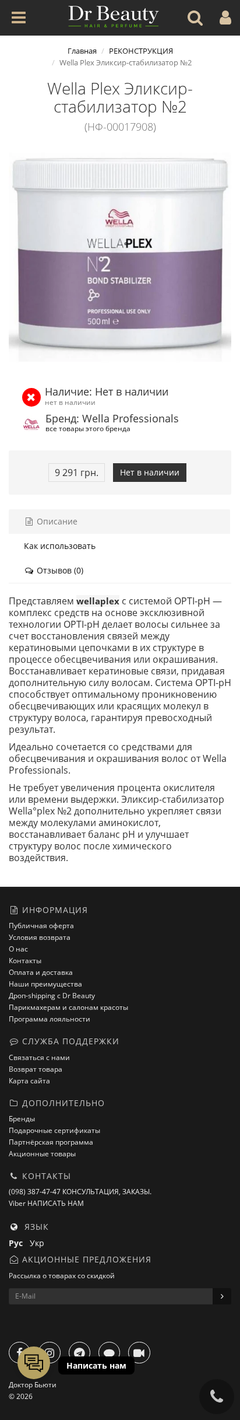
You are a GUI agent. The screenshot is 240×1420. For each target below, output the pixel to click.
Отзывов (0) (58, 570)
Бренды (22, 1119)
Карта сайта (29, 1081)
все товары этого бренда (87, 428)
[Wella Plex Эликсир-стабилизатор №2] (120, 257)
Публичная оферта (41, 926)
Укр (39, 1242)
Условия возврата (39, 937)
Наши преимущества (45, 984)
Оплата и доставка (41, 972)
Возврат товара (35, 1069)
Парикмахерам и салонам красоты (68, 1007)
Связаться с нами (39, 1057)
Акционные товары (42, 1154)
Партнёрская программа (51, 1142)
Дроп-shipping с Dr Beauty (52, 996)
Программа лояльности (49, 1019)
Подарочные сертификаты (54, 1130)
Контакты (25, 961)
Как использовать (60, 545)
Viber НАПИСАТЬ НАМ (46, 1203)
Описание (55, 521)
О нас (18, 949)
